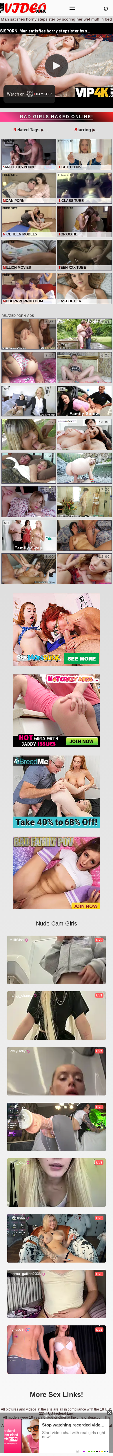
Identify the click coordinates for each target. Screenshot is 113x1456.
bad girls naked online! (56, 116)
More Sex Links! (56, 1394)
